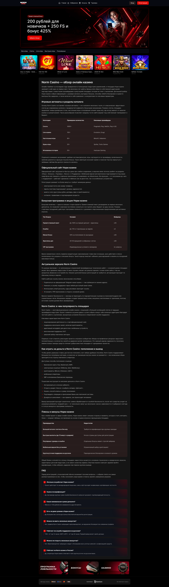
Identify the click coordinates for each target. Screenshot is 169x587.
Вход (132, 3)
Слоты (32, 51)
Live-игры (39, 51)
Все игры (24, 51)
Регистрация (143, 3)
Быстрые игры (50, 51)
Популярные (61, 51)
